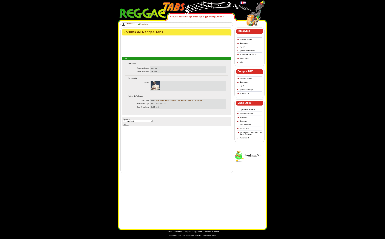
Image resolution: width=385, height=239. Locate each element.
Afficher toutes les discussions (165, 100)
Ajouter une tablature (247, 51)
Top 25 (242, 86)
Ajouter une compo (246, 89)
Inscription (144, 24)
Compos (195, 16)
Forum (210, 16)
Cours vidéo (244, 58)
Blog (203, 16)
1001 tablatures (245, 125)
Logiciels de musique (247, 110)
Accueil (174, 16)
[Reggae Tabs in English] (244, 3)
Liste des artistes (246, 39)
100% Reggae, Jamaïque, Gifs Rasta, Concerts (251, 133)
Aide (241, 62)
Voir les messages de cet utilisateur (190, 100)
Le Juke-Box (244, 93)
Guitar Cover (244, 128)
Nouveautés (244, 43)
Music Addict (244, 138)
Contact (215, 232)
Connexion (130, 24)
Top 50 (242, 47)
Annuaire (220, 16)
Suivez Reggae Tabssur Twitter (252, 156)
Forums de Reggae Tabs (143, 32)
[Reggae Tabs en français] (241, 3)
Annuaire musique (246, 113)
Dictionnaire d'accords (248, 54)
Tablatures (184, 16)
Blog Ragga (244, 117)
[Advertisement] (177, 38)
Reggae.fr (243, 121)
